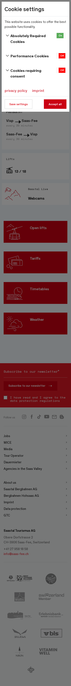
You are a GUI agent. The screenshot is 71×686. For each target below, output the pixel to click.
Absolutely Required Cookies (28, 38)
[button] (61, 35)
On (60, 35)
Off (62, 55)
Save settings (18, 104)
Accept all (55, 104)
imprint (38, 90)
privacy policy (16, 90)
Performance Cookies (29, 55)
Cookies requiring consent (25, 73)
